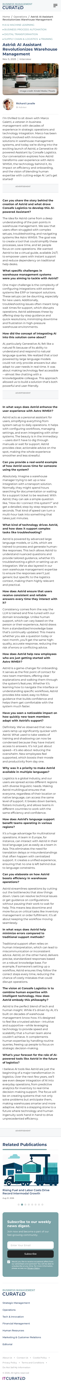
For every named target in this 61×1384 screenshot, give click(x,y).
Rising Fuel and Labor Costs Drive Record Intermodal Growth (26, 1192)
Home (6, 16)
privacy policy (33, 1268)
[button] (19, 1205)
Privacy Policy (10, 1362)
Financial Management (16, 1323)
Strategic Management (16, 1302)
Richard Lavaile (25, 103)
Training (47, 39)
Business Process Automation (25, 29)
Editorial (7, 1344)
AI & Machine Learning (19, 24)
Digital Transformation (21, 34)
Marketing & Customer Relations (22, 1337)
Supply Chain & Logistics (21, 39)
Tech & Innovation (13, 1316)
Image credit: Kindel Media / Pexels (37, 91)
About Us (7, 1357)
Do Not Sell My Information (16, 1367)
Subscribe (30, 1253)
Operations (20, 16)
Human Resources (13, 1330)
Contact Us (22, 1357)
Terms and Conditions (33, 1362)
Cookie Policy (40, 1357)
